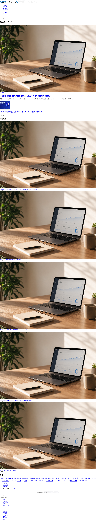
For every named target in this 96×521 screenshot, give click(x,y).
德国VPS (47, 478)
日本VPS (58, 478)
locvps (18, 478)
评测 (25, 480)
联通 (19, 481)
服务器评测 (5, 9)
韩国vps (37, 480)
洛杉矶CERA (66, 478)
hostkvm (6, 478)
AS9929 (1, 478)
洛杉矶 (62, 478)
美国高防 (15, 480)
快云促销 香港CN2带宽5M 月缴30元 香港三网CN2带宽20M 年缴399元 (25, 96)
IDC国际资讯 (12, 478)
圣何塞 (39, 478)
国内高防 (36, 478)
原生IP (30, 478)
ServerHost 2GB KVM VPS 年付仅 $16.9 (9, 470)
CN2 (4, 478)
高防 (84, 480)
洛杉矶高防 (84, 478)
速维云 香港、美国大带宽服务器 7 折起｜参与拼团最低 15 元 (14, 329)
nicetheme (16, 488)
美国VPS (5, 481)
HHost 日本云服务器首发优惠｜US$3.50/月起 (11, 259)
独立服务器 (5, 8)
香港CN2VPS (61, 480)
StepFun (56, 492)
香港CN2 (49, 481)
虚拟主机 (5, 6)
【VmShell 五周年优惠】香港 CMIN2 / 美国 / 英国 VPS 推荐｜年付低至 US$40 (21, 112)
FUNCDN (51, 492)
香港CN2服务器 (67, 480)
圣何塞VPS (43, 478)
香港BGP (44, 480)
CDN (4, 10)
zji (24, 478)
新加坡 (50, 478)
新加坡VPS (53, 478)
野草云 (45, 492)
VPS (20, 478)
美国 (92, 478)
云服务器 (5, 5)
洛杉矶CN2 (71, 478)
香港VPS (73, 481)
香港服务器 (80, 480)
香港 (40, 480)
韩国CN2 (33, 480)
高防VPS (87, 480)
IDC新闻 (5, 13)
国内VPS (32, 478)
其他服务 (5, 12)
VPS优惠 (22, 478)
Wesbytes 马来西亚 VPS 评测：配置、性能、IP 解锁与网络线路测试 (16, 400)
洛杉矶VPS (78, 478)
